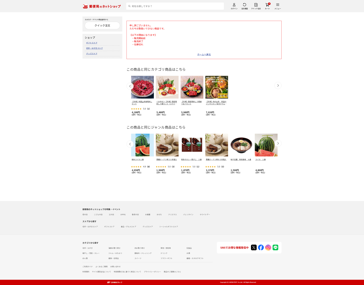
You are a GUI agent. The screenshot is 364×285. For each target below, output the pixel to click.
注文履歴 (244, 8)
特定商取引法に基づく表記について (127, 271)
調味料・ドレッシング (143, 253)
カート (267, 8)
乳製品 (189, 248)
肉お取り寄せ (140, 248)
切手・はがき (87, 248)
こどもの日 (98, 214)
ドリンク (164, 253)
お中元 (123, 214)
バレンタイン (188, 214)
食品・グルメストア (128, 226)
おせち (159, 214)
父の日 (111, 214)
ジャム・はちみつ (115, 253)
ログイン (234, 8)
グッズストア (91, 53)
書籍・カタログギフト (195, 258)
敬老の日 (135, 214)
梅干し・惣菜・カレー (91, 253)
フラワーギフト (166, 258)
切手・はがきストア (94, 48)
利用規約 (85, 271)
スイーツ (138, 258)
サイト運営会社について (101, 271)
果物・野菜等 (166, 248)
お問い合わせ (115, 266)
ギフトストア (91, 42)
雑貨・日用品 (113, 258)
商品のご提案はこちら (172, 271)
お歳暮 (147, 214)
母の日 (85, 214)
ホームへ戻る (204, 54)
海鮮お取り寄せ (114, 248)
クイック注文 (256, 8)
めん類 (85, 258)
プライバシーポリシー (152, 271)
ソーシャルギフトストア (168, 226)
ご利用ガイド (87, 266)
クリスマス (172, 214)
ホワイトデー (205, 214)
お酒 (188, 253)
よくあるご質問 (101, 266)
